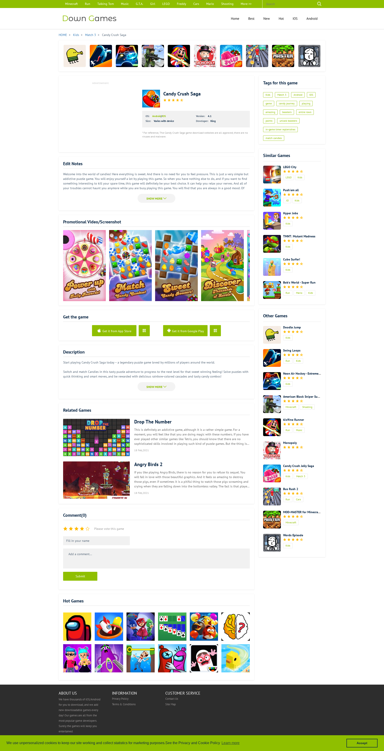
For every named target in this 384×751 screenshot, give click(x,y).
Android (312, 18)
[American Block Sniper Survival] (153, 56)
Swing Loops (291, 350)
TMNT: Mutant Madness (299, 236)
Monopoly (290, 443)
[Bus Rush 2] (257, 56)
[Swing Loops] (101, 56)
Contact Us (171, 698)
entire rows (305, 112)
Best (251, 18)
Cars (196, 4)
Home (235, 18)
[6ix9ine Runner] (179, 56)
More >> (246, 4)
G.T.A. (139, 4)
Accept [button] (362, 743)
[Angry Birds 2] (96, 480)
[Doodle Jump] (75, 56)
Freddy (181, 4)
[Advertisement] (100, 117)
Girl (152, 4)
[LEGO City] (272, 174)
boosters (287, 112)
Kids (76, 35)
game (269, 103)
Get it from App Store (116, 331)
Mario (210, 4)
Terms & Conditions (124, 704)
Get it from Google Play (187, 331)
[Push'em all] (272, 198)
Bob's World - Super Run (299, 282)
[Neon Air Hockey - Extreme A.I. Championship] (127, 56)
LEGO (166, 4)
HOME (63, 35)
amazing (270, 112)
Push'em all (291, 190)
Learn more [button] (231, 743)
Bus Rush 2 (290, 489)
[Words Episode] (309, 56)
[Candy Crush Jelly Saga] (231, 56)
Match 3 (90, 35)
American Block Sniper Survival (304, 397)
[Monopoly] (205, 56)
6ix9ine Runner (293, 420)
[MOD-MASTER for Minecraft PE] (283, 56)
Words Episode (293, 535)
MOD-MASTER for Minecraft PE (303, 512)
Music (125, 4)
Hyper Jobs (290, 213)
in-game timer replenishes (280, 129)
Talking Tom (105, 4)
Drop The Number (153, 422)
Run (87, 4)
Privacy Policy (120, 698)
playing (306, 103)
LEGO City (289, 167)
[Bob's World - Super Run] (272, 290)
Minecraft (71, 4)
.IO (287, 200)
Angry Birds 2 (148, 464)
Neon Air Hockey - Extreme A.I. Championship (313, 374)
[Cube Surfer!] (272, 267)
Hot (281, 18)
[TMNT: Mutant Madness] (272, 244)
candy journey (287, 103)
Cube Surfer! (291, 259)
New (266, 18)
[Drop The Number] (96, 437)
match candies (274, 138)
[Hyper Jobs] (272, 221)
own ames (89, 18)
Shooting (227, 4)
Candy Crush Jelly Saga (298, 466)
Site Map (170, 704)
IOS (295, 18)
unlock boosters (288, 120)
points (269, 120)
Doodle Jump (292, 327)
